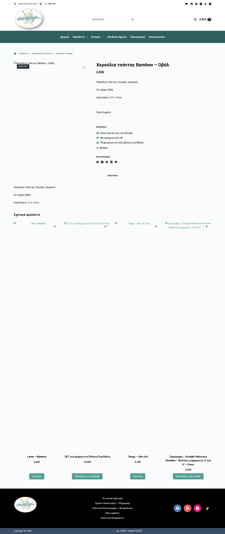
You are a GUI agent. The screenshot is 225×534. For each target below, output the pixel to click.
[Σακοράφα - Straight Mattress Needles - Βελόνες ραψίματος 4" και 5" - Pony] (188, 336)
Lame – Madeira (36, 456)
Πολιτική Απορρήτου (112, 518)
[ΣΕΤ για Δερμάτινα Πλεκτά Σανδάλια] (87, 336)
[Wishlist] (186, 4)
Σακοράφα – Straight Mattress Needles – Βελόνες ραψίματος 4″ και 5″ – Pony (188, 460)
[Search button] (132, 19)
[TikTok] (205, 4)
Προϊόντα (78, 36)
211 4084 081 (50, 4)
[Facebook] (192, 4)
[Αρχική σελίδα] (15, 53)
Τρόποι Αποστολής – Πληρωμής (112, 503)
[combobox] (110, 19)
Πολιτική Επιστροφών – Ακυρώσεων (112, 508)
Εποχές (96, 36)
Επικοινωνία (157, 36)
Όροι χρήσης (112, 513)
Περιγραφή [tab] (112, 176)
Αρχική (64, 36)
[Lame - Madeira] (37, 336)
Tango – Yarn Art (138, 456)
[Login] (195, 19)
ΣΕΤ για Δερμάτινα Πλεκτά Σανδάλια (87, 456)
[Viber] (116, 162)
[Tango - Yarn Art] (138, 336)
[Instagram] (201, 4)
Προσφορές (138, 36)
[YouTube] (210, 4)
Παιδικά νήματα (117, 36)
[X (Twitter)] (102, 162)
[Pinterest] (196, 4)
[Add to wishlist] (54, 226)
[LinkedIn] (111, 162)
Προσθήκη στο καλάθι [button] (87, 476)
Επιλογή (36, 476)
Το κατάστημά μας (112, 498)
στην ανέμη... (25, 517)
